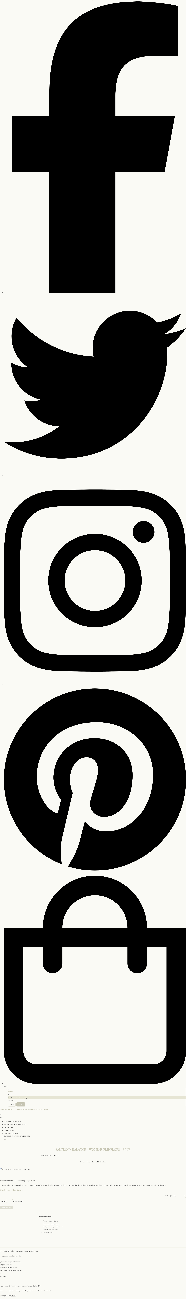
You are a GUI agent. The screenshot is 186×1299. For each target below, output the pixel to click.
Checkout (20, 1104)
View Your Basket (85, 1162)
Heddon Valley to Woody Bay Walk (15, 1124)
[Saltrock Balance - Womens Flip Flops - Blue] (3, 1175)
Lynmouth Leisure (45, 1155)
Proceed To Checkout (99, 1162)
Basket (12, 1104)
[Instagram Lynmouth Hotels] (95, 684)
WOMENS (56, 1155)
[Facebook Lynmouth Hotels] (95, 292)
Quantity (3, 1201)
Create (13, 1296)
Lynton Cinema (9, 1130)
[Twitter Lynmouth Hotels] (95, 475)
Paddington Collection (11, 1133)
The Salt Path (8, 1127)
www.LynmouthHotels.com (30, 1251)
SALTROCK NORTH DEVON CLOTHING (17, 1136)
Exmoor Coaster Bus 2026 (12, 1121)
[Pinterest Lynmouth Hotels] (95, 873)
